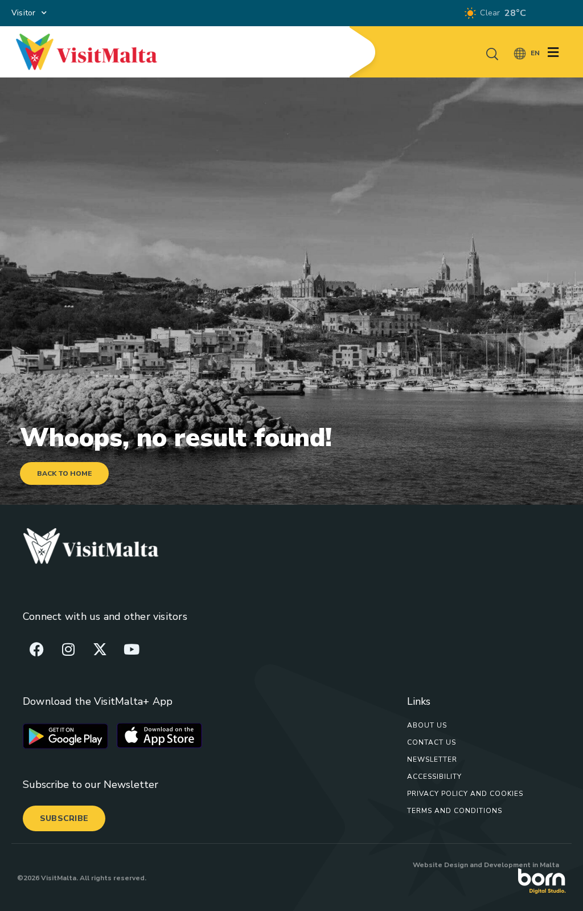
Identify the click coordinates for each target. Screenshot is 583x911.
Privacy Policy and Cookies (465, 793)
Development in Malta (521, 864)
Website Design (440, 864)
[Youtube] (131, 649)
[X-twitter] (99, 649)
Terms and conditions (454, 810)
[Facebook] (37, 649)
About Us (427, 725)
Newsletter (432, 759)
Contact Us (431, 742)
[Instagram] (68, 649)
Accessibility (434, 776)
